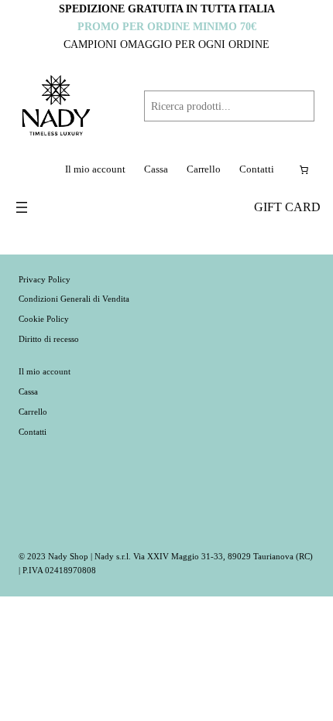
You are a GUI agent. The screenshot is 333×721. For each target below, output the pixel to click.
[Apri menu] (21, 207)
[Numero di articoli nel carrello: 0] (303, 170)
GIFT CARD (287, 207)
